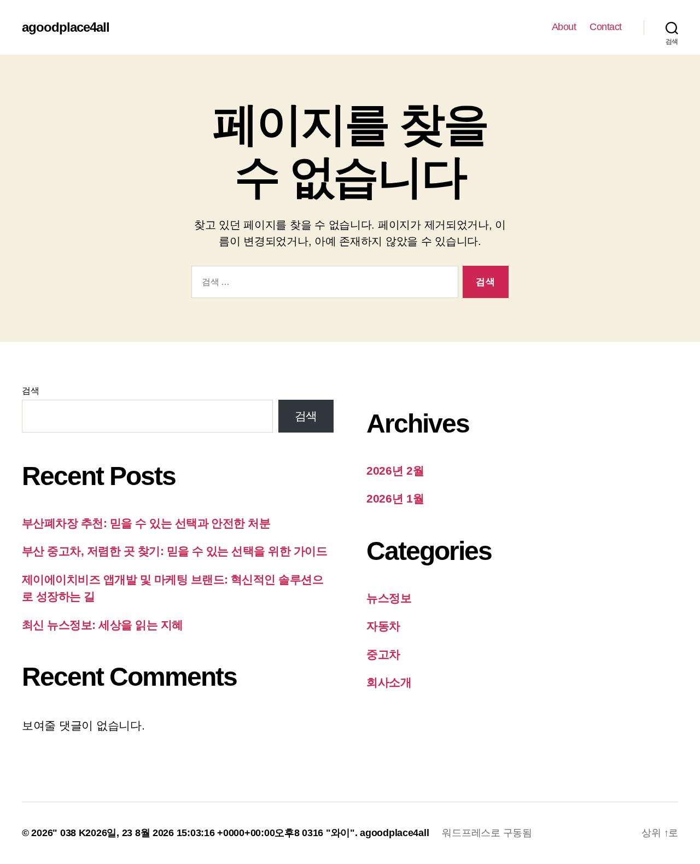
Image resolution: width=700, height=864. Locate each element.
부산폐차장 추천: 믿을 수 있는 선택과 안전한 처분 (146, 523)
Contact (606, 26)
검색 (30, 390)
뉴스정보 (389, 598)
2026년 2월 (395, 470)
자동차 (383, 626)
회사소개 (389, 682)
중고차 (383, 654)
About (564, 26)
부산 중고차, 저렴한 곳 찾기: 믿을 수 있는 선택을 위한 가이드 (174, 551)
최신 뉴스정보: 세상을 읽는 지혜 (102, 624)
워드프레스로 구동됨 (487, 832)
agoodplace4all (65, 27)
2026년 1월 (395, 498)
